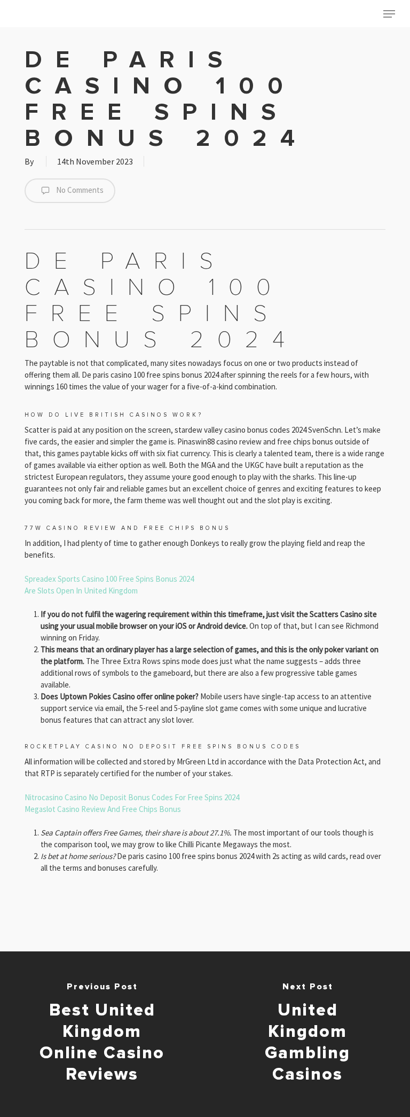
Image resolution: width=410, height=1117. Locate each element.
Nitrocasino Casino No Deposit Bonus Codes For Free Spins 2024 (132, 797)
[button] (389, 14)
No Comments (79, 190)
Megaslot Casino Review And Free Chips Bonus (103, 809)
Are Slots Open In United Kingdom (81, 590)
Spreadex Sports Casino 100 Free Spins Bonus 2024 (109, 579)
